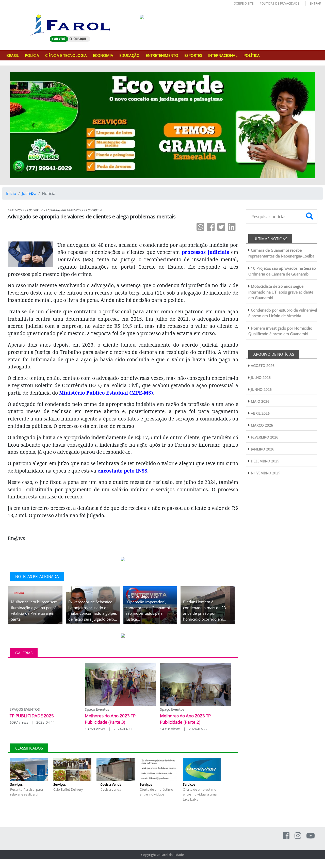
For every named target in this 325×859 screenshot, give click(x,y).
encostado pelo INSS (122, 470)
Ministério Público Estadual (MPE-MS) (106, 392)
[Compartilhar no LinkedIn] (232, 226)
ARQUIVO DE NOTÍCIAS (273, 354)
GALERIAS (23, 652)
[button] (33, 125)
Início (11, 193)
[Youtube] (310, 835)
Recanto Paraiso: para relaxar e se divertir (26, 792)
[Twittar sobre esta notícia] (221, 226)
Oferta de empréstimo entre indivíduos (156, 792)
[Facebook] (286, 835)
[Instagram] (298, 835)
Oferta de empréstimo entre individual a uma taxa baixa (200, 794)
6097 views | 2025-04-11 (32, 722)
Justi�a (29, 193)
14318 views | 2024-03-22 (183, 728)
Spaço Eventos (97, 709)
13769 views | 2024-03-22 (108, 728)
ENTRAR (315, 3)
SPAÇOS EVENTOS (25, 709)
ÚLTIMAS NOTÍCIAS (270, 238)
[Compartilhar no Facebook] (211, 226)
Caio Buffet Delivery (68, 789)
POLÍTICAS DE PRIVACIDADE (279, 3)
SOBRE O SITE (244, 3)
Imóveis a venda (108, 789)
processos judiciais (205, 252)
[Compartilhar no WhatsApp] (200, 226)
